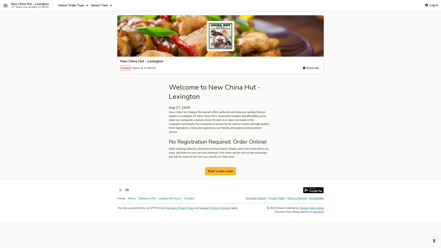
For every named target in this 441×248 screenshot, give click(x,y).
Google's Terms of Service (215, 208)
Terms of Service (297, 198)
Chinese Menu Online (311, 208)
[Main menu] (5, 5)
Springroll (318, 212)
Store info (312, 68)
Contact (189, 198)
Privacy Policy (277, 198)
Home (121, 198)
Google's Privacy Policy (180, 208)
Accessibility (316, 198)
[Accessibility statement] (434, 241)
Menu (132, 198)
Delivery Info (147, 198)
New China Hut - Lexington (30, 4)
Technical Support (255, 198)
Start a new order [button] (220, 171)
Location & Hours (170, 198)
